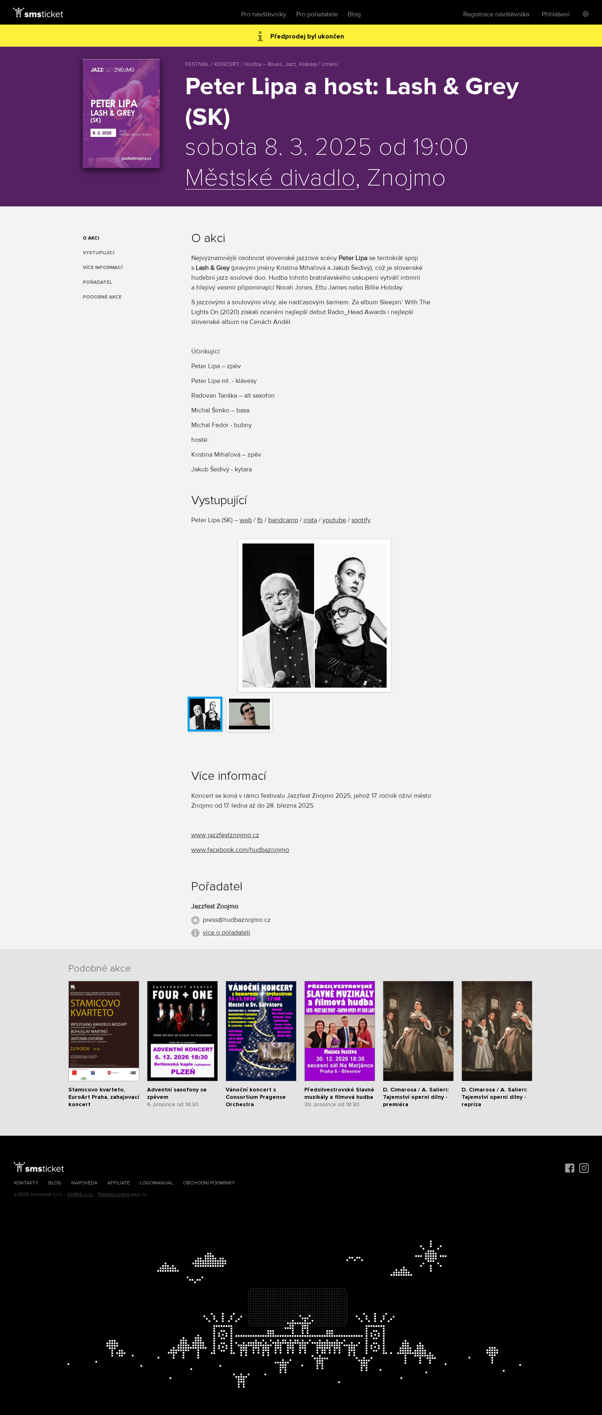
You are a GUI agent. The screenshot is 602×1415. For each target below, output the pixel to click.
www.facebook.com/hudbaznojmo (240, 850)
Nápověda (84, 1183)
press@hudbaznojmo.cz (237, 920)
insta (310, 520)
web (246, 520)
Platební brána (113, 1194)
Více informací (102, 268)
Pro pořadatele (317, 14)
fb (260, 520)
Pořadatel (97, 282)
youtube (334, 520)
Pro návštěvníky (263, 14)
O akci (91, 238)
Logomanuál (156, 1183)
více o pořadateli (226, 932)
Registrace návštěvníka (496, 14)
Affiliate (118, 1183)
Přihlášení (556, 14)
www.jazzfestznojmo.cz (225, 835)
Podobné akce (102, 297)
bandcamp (283, 520)
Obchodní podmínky (209, 1183)
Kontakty (26, 1183)
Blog (354, 14)
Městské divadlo (270, 178)
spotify (361, 520)
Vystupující (98, 253)
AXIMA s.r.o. (80, 1194)
